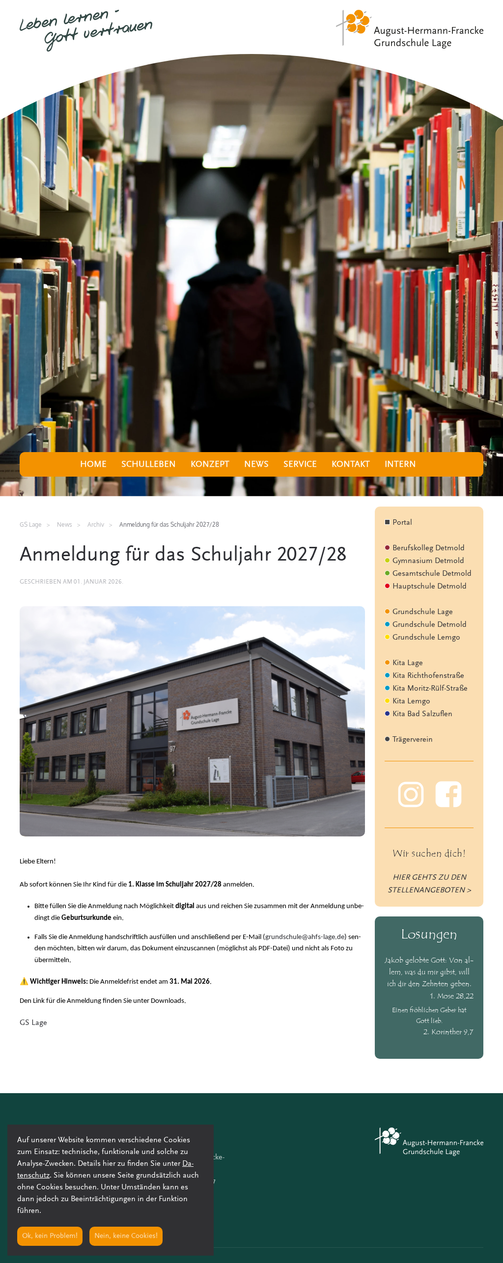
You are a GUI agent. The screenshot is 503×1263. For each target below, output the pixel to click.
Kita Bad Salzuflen (422, 714)
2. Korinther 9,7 (448, 1032)
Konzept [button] (210, 464)
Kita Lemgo (411, 701)
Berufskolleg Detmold (428, 548)
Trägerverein (412, 740)
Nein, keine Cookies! (126, 1236)
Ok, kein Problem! (50, 1236)
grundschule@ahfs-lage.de (304, 937)
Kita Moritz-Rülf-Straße (430, 689)
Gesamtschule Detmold (432, 574)
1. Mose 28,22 (452, 996)
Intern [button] (400, 464)
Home (93, 464)
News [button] (256, 464)
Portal (402, 523)
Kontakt (351, 464)
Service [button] (300, 464)
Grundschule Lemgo (426, 638)
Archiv (95, 524)
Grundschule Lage (422, 612)
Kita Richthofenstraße (428, 676)
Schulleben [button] (148, 464)
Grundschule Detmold (429, 625)
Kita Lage (407, 663)
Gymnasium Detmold (428, 561)
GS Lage (33, 1023)
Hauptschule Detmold (429, 587)
